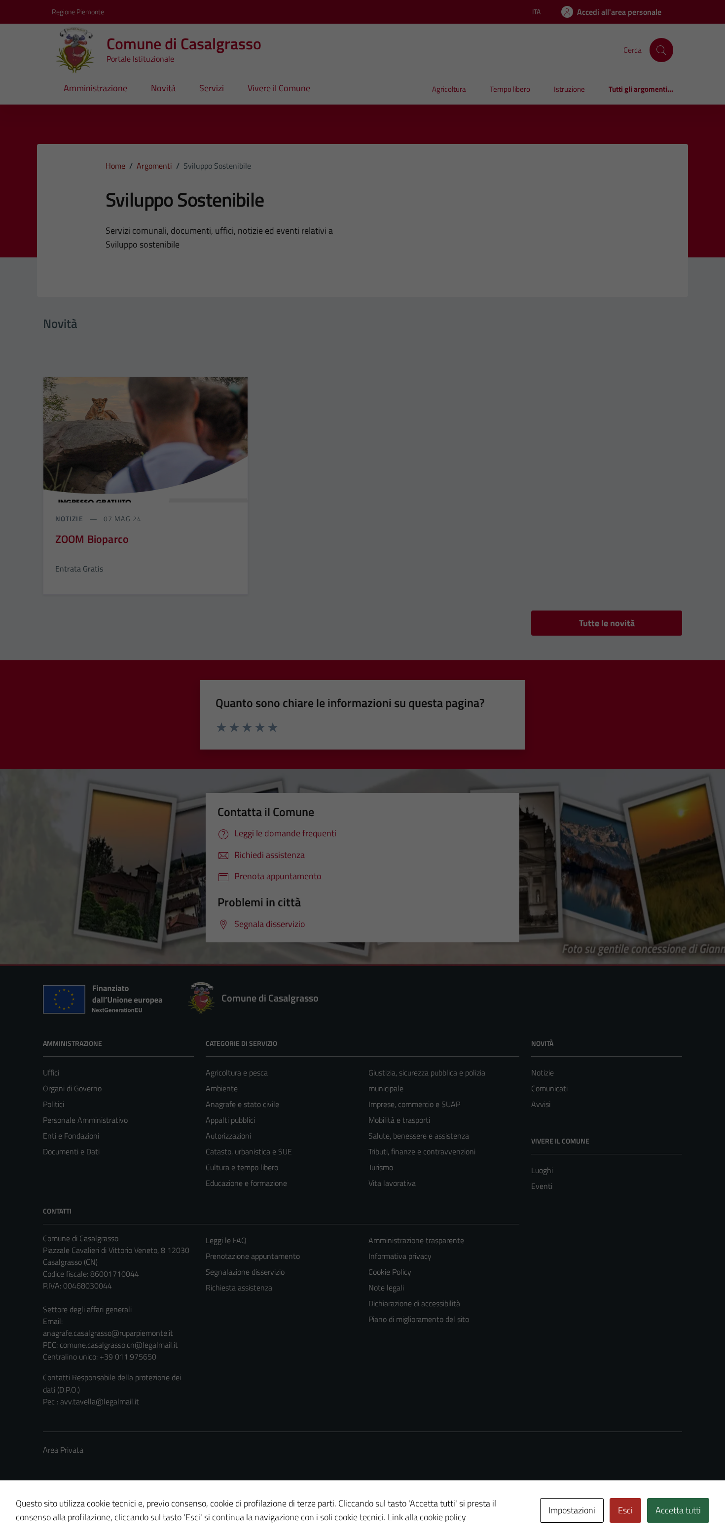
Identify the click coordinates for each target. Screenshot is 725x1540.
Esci (625, 1510)
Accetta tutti (678, 1510)
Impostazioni (571, 1510)
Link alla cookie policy (427, 1517)
